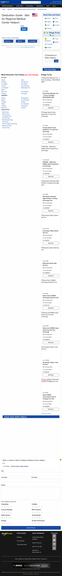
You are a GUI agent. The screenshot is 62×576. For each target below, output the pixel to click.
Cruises (57, 25)
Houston (3, 106)
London (3, 86)
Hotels (49, 18)
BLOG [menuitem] (54, 6)
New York (4, 91)
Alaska (8, 38)
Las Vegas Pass (6, 116)
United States (15, 38)
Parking (49, 28)
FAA (22, 26)
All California (24, 91)
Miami (3, 90)
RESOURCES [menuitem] (39, 6)
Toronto (23, 108)
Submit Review (31, 528)
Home (4, 9)
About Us (21, 559)
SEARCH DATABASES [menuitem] (7, 6)
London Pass (6, 118)
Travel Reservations (22, 544)
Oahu (22, 80)
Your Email (34, 477)
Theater (49, 47)
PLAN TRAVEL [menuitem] (29, 6)
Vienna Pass (5, 128)
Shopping (19, 537)
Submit (56, 61)
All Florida (24, 93)
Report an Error (36, 559)
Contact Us (44, 559)
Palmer (4, 38)
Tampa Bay (24, 106)
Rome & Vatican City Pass (9, 124)
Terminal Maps (20, 541)
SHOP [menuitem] (47, 6)
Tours (56, 39)
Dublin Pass (5, 114)
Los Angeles (4, 88)
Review (3, 485)
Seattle (23, 102)
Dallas (3, 104)
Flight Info (20, 41)
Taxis (56, 18)
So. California (25, 104)
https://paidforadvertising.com (28, 47)
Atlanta (3, 98)
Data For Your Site (37, 546)
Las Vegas (4, 84)
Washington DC (25, 88)
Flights (49, 22)
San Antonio (24, 82)
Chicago (3, 82)
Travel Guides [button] (32, 41)
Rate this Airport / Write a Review (19, 466)
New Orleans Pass (7, 120)
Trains (57, 22)
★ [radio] (2, 507)
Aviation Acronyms (37, 543)
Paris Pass (5, 122)
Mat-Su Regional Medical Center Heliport (24, 9)
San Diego (24, 84)
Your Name (4, 477)
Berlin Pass (5, 112)
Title (2, 471)
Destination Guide (42, 9)
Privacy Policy (28, 559)
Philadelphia (24, 98)
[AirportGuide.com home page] (5, 2)
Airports (9, 9)
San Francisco (25, 86)
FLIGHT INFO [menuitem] (19, 6)
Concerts (49, 44)
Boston (3, 80)
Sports (57, 42)
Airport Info (7, 41)
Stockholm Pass (6, 126)
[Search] (39, 2)
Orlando (3, 93)
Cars (48, 25)
